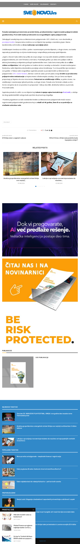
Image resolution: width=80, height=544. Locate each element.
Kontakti (53, 4)
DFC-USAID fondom (20, 74)
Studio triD (42, 541)
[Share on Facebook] (45, 130)
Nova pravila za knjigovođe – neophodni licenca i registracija (39, 456)
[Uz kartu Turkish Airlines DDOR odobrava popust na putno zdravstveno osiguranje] (6, 538)
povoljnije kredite (8, 42)
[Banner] (40, 330)
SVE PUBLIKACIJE (42, 357)
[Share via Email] (51, 130)
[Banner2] (40, 229)
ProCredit (7, 122)
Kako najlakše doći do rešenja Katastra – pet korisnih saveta (39, 482)
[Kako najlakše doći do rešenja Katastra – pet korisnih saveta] (8, 485)
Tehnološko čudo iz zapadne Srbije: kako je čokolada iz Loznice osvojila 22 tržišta (46, 524)
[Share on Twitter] (47, 130)
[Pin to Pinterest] (49, 130)
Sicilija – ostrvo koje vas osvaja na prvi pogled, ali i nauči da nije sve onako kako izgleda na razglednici (45, 513)
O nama (26, 4)
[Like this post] (43, 130)
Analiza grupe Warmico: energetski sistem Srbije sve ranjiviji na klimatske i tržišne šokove (46, 427)
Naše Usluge (34, 4)
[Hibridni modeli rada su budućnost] (6, 517)
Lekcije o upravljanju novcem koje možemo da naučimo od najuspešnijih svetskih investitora (46, 440)
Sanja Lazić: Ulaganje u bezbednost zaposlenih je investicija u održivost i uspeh (46, 499)
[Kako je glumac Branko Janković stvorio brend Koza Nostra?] (8, 472)
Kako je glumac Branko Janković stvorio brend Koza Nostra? (39, 469)
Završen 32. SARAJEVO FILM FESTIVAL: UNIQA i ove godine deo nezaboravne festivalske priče (44, 415)
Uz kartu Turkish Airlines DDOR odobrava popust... (23, 537)
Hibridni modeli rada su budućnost (22, 516)
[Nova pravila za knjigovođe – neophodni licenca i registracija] (8, 460)
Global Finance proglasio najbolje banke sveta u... (23, 527)
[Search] (77, 21)
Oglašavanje (44, 4)
